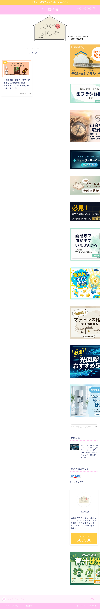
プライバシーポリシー (14, 606)
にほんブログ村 (76, 482)
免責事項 (29, 606)
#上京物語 (50, 9)
